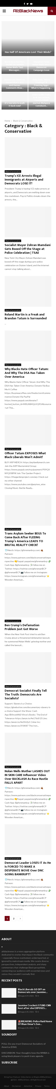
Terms (47, 1086)
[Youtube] (31, 4)
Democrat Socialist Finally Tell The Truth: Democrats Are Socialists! (26, 694)
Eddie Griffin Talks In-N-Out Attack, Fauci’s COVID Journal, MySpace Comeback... (41, 100)
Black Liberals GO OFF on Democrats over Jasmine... (33, 991)
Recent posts (12, 980)
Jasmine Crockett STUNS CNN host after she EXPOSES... (34, 1007)
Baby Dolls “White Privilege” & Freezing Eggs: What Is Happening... (41, 84)
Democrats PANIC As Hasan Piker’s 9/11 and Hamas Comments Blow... (14, 84)
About (7, 939)
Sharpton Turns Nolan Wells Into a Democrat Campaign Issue (41, 66)
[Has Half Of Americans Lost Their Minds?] (28, 38)
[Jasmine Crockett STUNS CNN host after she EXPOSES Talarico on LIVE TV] (9, 1009)
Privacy (38, 1086)
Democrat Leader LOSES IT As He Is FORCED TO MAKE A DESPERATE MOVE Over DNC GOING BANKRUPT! (28, 868)
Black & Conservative (12, 171)
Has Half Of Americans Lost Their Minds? (28, 52)
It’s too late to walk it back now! (15, 104)
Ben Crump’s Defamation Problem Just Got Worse (22, 627)
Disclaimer (16, 1086)
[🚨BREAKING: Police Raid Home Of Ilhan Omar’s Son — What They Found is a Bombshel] (9, 1025)
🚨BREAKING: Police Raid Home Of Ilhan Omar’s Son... (35, 1023)
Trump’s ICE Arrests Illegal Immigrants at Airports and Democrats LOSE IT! (24, 179)
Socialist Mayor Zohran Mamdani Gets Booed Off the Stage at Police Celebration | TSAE (28, 248)
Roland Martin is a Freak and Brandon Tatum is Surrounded (26, 316)
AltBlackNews (28, 10)
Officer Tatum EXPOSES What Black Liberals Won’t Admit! (25, 455)
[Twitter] (28, 4)
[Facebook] (24, 4)
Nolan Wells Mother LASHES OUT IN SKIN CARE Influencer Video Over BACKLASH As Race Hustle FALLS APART (27, 777)
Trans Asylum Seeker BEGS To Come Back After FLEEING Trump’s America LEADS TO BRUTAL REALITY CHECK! (25, 539)
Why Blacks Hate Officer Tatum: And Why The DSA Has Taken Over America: (27, 372)
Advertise (28, 1086)
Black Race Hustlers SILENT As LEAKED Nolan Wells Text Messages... (15, 66)
